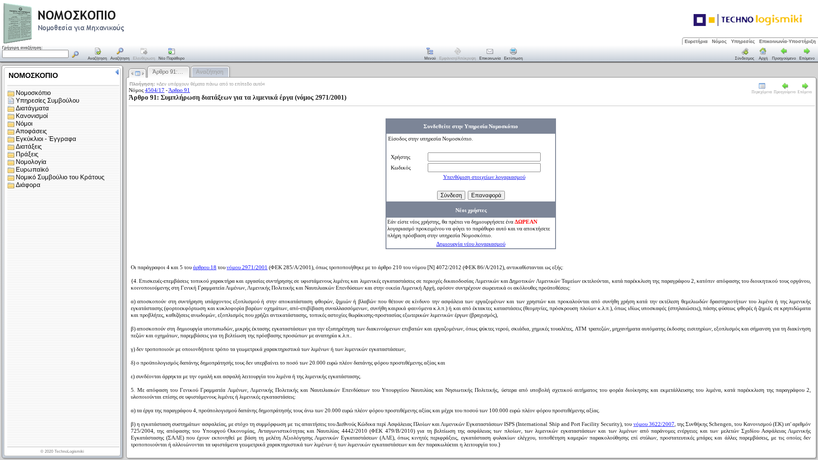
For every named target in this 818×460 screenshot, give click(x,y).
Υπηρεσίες (743, 41)
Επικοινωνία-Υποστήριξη (787, 41)
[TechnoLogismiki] (97, 42)
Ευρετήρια (696, 41)
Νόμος (719, 41)
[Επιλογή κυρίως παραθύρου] (97, 54)
